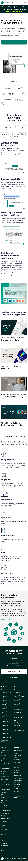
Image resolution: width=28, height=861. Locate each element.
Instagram (5, 845)
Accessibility (17, 791)
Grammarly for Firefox (4, 715)
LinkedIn (5, 851)
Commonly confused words (19, 731)
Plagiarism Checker (5, 753)
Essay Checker (4, 766)
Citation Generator (5, 763)
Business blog (17, 728)
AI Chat (3, 774)
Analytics (3, 797)
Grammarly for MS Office (5, 722)
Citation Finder (4, 805)
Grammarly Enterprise (17, 699)
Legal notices (17, 794)
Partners (16, 770)
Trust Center (17, 773)
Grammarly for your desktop (6, 693)
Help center (4, 838)
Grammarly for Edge (6, 719)
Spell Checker (4, 816)
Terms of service (18, 778)
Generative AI (17, 712)
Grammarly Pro (18, 692)
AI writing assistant (18, 715)
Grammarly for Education (17, 703)
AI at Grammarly (18, 709)
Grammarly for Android (4, 741)
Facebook (5, 843)
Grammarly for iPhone (4, 734)
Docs (2, 690)
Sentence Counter (5, 789)
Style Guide (4, 792)
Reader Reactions (5, 810)
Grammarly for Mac (6, 700)
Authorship (4, 802)
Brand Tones (4, 800)
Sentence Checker (5, 818)
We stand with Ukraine (17, 756)
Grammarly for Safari (4, 711)
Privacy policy (17, 775)
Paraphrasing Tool (5, 768)
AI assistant (17, 707)
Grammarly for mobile (4, 730)
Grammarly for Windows (4, 697)
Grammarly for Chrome (4, 707)
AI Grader (3, 808)
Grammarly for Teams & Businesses (19, 695)
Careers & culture (18, 762)
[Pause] (2, 103)
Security (16, 788)
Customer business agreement (18, 781)
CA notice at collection (17, 785)
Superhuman (19, 750)
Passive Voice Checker (4, 825)
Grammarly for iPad (6, 737)
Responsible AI (17, 759)
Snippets (3, 795)
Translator (3, 771)
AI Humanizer (4, 761)
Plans (15, 690)
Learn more (4, 280)
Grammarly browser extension (6, 703)
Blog (15, 720)
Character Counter (5, 784)
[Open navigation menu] (25, 2)
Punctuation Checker (4, 821)
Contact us (3, 840)
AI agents (3, 755)
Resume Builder (5, 813)
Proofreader (4, 829)
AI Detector (4, 758)
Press (15, 765)
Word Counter (4, 781)
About (15, 753)
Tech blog (16, 723)
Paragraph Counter (6, 787)
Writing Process (18, 717)
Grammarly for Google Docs (4, 726)
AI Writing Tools (5, 776)
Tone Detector (4, 779)
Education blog (17, 725)
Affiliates (16, 767)
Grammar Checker (5, 750)
